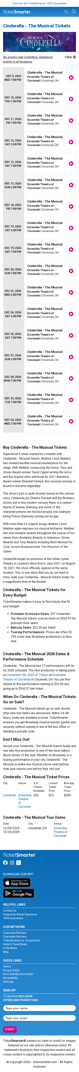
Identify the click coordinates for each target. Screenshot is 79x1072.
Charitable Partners (15, 936)
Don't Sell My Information (18, 974)
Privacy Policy (11, 970)
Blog (5, 951)
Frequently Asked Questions (20, 914)
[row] (39, 78)
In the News (10, 948)
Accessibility (10, 977)
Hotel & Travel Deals (15, 944)
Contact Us (9, 910)
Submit (10, 1029)
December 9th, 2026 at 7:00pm (27, 675)
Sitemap (8, 981)
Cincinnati (9, 795)
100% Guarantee (13, 918)
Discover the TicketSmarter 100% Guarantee (40, 3)
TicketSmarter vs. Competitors (21, 940)
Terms (7, 966)
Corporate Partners (14, 932)
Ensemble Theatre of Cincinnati (60, 832)
